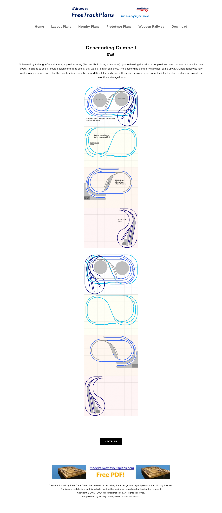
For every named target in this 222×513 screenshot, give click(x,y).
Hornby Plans (88, 26)
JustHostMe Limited (130, 496)
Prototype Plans (118, 26)
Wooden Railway (151, 26)
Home (39, 26)
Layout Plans (61, 26)
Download (179, 26)
